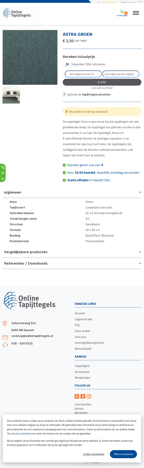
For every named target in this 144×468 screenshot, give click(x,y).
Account (80, 313)
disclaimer (81, 412)
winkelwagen (122, 14)
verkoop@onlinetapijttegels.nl (32, 336)
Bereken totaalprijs (79, 56)
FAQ (77, 325)
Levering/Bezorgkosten (89, 342)
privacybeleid (22, 433)
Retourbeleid (83, 348)
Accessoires (82, 372)
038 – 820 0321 (22, 343)
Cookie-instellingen (93, 454)
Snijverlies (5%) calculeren (88, 64)
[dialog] (72, 438)
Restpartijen (82, 377)
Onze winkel (82, 331)
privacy (79, 408)
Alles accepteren (123, 454)
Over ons (80, 337)
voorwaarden (83, 404)
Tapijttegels (82, 366)
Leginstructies (83, 319)
